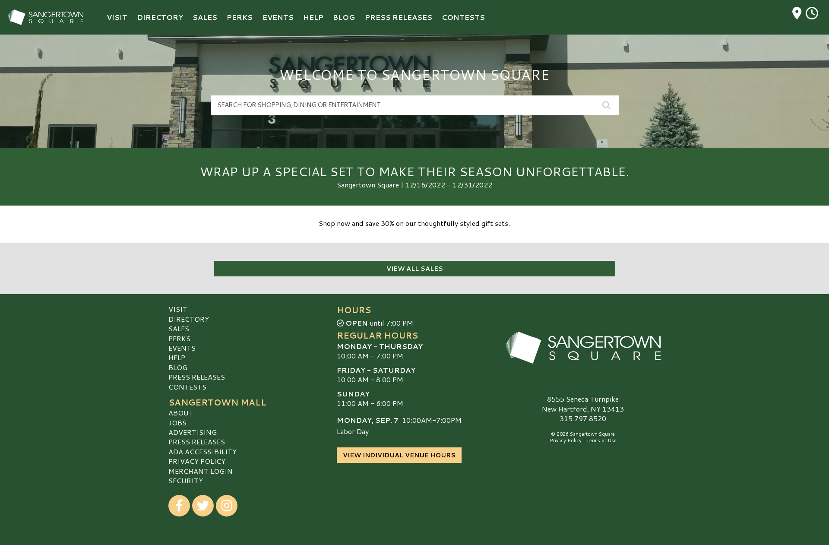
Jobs (177, 423)
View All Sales (414, 268)
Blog (177, 367)
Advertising (192, 432)
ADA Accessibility (202, 451)
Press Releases (196, 377)
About (180, 413)
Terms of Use (601, 440)
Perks (179, 338)
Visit (177, 309)
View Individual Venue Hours (399, 455)
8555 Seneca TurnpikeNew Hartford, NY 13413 (583, 403)
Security (185, 480)
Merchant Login (200, 471)
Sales (178, 328)
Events (182, 348)
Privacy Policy (196, 461)
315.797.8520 (583, 418)
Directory (188, 319)
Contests (187, 387)
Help (176, 357)
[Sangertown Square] (583, 347)
